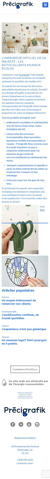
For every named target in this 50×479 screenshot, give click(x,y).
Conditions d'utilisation (25, 394)
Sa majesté (24, 74)
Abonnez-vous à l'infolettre (25, 438)
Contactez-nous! (25, 463)
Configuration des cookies (25, 396)
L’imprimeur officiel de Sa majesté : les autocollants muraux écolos (24, 63)
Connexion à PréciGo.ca (25, 369)
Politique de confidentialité (25, 392)
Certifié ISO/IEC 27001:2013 (25, 398)
